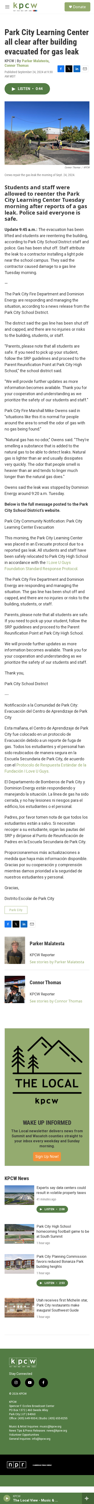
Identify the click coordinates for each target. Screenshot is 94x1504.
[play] (7, 1498)
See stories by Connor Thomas (56, 1001)
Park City (16, 910)
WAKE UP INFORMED (47, 1122)
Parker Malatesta (35, 61)
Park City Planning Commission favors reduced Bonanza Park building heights (61, 1261)
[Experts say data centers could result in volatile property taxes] (19, 1195)
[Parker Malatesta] (15, 950)
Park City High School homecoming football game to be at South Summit (63, 1231)
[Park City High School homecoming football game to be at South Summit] (19, 1234)
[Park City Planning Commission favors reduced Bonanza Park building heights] (19, 1264)
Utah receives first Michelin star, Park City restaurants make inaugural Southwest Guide (62, 1305)
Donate (79, 7)
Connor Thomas (17, 65)
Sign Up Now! (47, 1156)
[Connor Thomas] (15, 989)
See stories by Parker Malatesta (57, 961)
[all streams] (88, 1498)
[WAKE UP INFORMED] (47, 1070)
